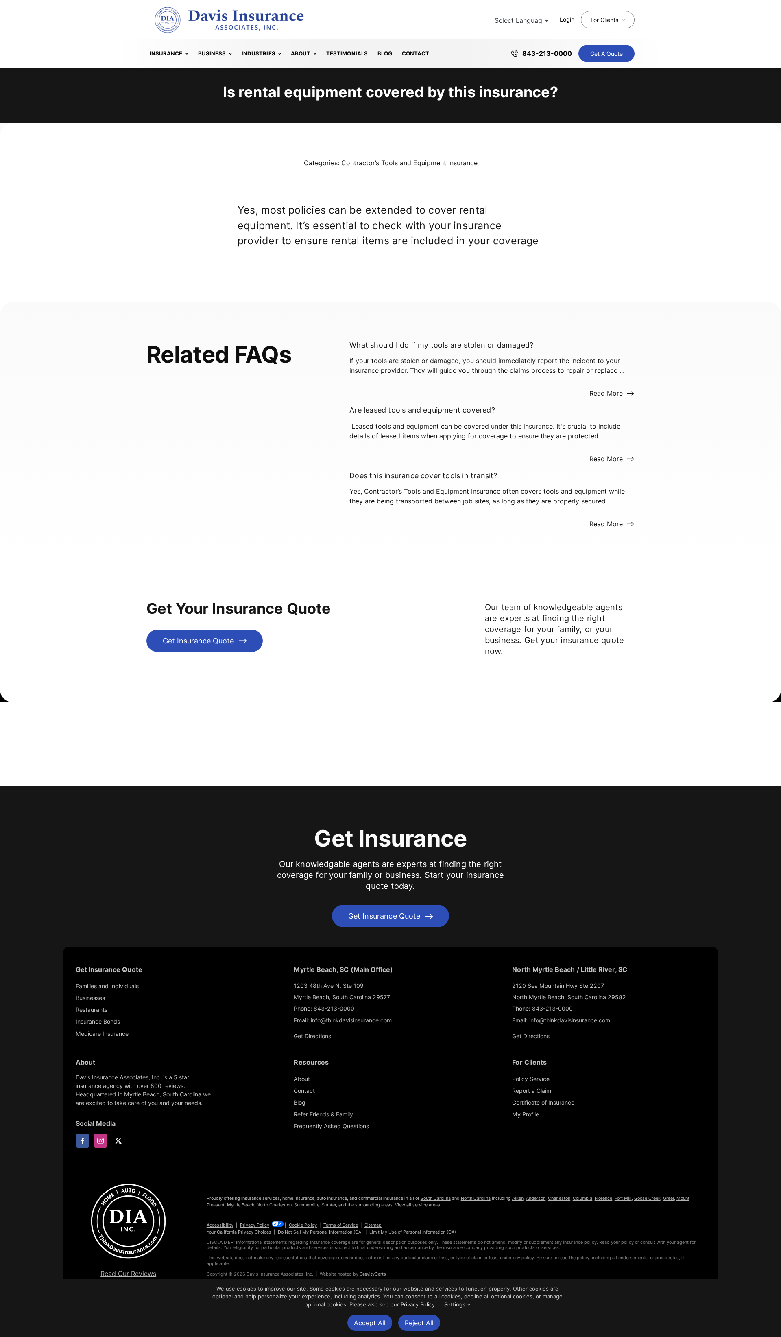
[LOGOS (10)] (128, 1184)
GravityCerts (373, 1274)
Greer (668, 1198)
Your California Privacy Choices (239, 1232)
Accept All (370, 1323)
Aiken (518, 1198)
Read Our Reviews (128, 1273)
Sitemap (373, 1225)
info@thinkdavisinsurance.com (351, 1020)
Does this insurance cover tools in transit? (423, 475)
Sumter (329, 1205)
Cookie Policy (303, 1225)
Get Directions (312, 1036)
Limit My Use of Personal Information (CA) (412, 1232)
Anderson (535, 1198)
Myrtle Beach (240, 1205)
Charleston (559, 1198)
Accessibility (220, 1225)
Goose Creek (647, 1198)
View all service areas (417, 1205)
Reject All (419, 1323)
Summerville (306, 1205)
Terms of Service (340, 1225)
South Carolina (436, 1198)
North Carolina (476, 1198)
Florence (603, 1198)
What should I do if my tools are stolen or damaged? (441, 345)
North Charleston (274, 1205)
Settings (455, 1304)
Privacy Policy (254, 1225)
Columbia (582, 1198)
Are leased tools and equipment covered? (422, 410)
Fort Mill (623, 1198)
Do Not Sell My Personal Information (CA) (320, 1232)
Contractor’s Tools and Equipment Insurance (409, 163)
